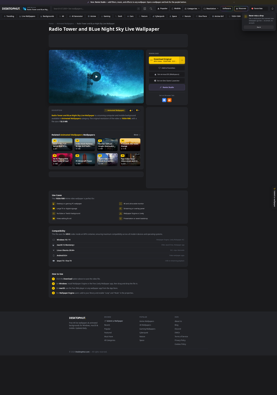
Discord (178, 329)
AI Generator (77, 16)
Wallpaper (89, 115)
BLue (69, 115)
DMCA (177, 332)
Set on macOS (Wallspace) (168, 74)
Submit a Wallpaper (115, 321)
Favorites (259, 8)
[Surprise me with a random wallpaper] (145, 8)
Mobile (177, 8)
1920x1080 (126, 118)
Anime (93, 16)
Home (51, 23)
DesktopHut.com (82, 352)
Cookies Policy (180, 344)
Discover (242, 8)
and (65, 115)
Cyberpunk (159, 16)
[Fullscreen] (140, 101)
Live (83, 115)
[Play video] (96, 76)
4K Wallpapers (145, 325)
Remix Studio (168, 87)
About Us (178, 321)
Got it (259, 27)
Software (227, 8)
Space (174, 16)
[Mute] (124, 101)
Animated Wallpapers (65, 23)
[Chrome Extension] (164, 100)
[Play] (52, 101)
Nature (144, 16)
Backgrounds (48, 16)
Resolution (211, 8)
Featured (108, 332)
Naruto (188, 16)
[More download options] (182, 60)
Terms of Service (181, 336)
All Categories (109, 340)
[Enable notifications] (272, 8)
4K (63, 16)
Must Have (108, 336)
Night (74, 115)
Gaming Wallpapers (147, 329)
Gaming (107, 16)
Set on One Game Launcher (168, 81)
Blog (176, 325)
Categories (192, 8)
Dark (120, 16)
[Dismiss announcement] (234, 2)
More (136, 135)
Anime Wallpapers (147, 321)
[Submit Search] (151, 8)
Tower (60, 115)
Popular (163, 8)
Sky (79, 115)
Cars (131, 16)
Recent (107, 325)
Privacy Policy (180, 340)
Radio (54, 115)
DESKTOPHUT (77, 318)
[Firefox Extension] (169, 100)
